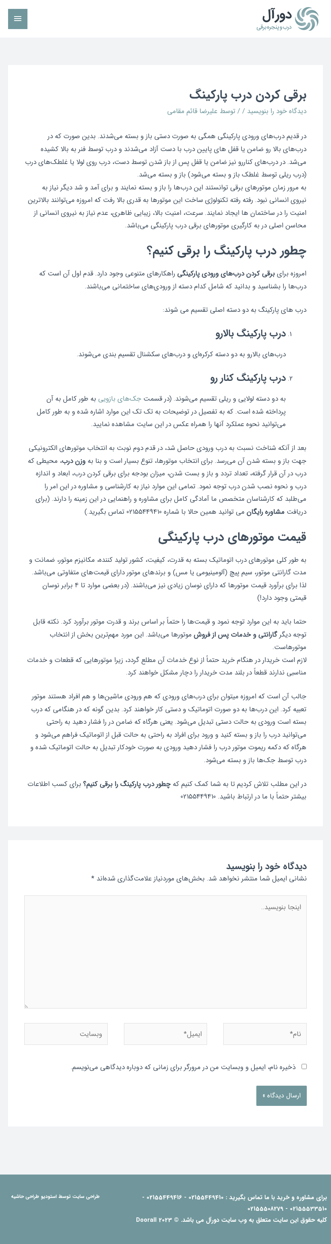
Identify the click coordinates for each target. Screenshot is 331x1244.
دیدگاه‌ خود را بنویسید (276, 111)
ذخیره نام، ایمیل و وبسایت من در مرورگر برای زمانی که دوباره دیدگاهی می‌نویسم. (183, 1067)
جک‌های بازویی (119, 398)
